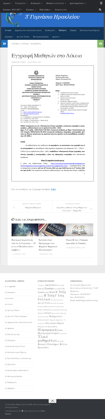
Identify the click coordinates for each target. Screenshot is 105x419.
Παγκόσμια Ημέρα (54, 322)
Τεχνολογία (63, 333)
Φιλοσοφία (60, 341)
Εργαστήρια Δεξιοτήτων (18, 370)
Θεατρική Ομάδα (41, 36)
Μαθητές (63, 30)
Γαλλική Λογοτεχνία (57, 300)
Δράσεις (56, 36)
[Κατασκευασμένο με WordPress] (22, 411)
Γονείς (73, 30)
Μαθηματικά (55, 316)
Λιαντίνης (45, 316)
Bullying (41, 288)
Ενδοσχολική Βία (43, 306)
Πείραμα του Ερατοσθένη (47, 326)
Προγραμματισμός (48, 333)
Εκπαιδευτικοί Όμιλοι (90, 30)
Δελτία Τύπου (23, 36)
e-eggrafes (11, 286)
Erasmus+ (30, 9)
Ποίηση (60, 330)
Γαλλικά (44, 299)
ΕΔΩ (53, 189)
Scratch (41, 292)
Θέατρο (47, 310)
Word (52, 292)
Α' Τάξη (60, 292)
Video (46, 292)
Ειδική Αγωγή (13, 334)
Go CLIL (61, 288)
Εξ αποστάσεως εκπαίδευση (19, 358)
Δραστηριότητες (77, 3)
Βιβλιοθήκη (45, 9)
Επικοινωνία (61, 9)
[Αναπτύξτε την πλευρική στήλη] (4, 44)
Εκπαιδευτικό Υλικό (16, 346)
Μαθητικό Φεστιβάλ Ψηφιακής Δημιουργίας (51, 320)
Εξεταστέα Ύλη (53, 306)
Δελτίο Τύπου (44, 303)
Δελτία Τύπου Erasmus (17, 316)
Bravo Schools (60, 285)
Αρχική (6, 3)
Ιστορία (47, 312)
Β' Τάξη (49, 295)
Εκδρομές (11, 340)
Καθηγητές (36, 3)
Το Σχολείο (20, 3)
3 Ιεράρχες (41, 285)
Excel (55, 289)
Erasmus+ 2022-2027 (11, 9)
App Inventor (50, 285)
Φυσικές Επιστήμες (48, 344)
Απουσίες (40, 296)
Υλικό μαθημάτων (47, 338)
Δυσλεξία (54, 303)
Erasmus (49, 288)
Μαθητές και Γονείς (55, 3)
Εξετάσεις (11, 364)
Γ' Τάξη (59, 295)
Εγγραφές (60, 303)
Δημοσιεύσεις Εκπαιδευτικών (28, 30)
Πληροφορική (47, 329)
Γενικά (8, 30)
